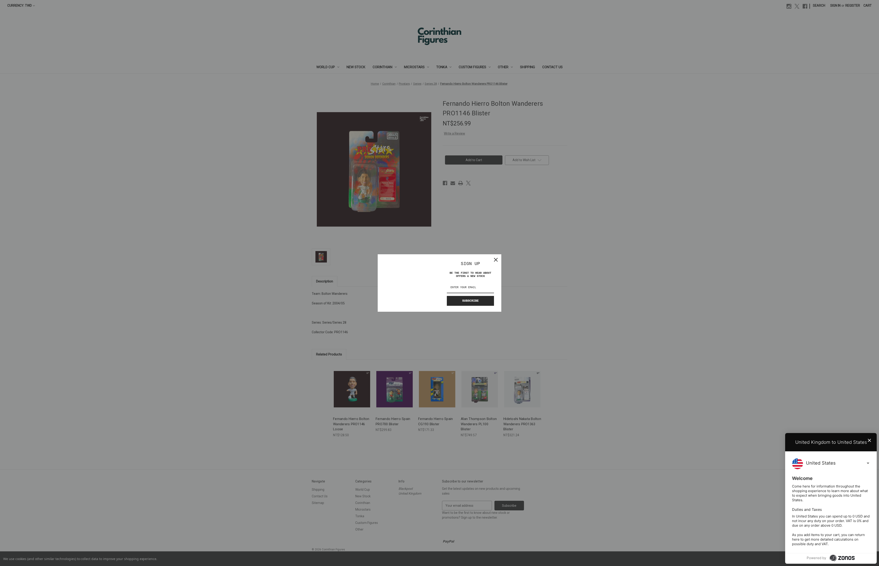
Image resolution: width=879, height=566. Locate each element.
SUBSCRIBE (470, 301)
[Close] (495, 259)
